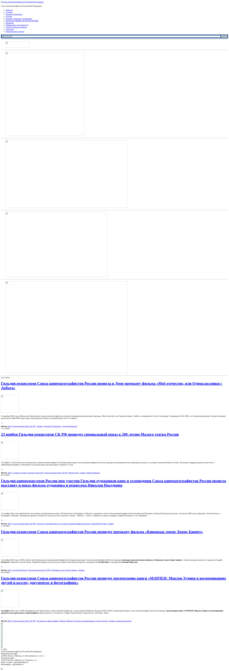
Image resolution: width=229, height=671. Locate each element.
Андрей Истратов (20, 570)
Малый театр (73, 473)
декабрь (39, 426)
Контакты (10, 23)
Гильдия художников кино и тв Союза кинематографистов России (63, 524)
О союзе (9, 12)
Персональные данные (15, 32)
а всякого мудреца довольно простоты (28, 473)
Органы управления (14, 14)
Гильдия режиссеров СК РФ (24, 426)
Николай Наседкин (99, 524)
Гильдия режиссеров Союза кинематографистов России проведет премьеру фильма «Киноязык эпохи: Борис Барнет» (102, 532)
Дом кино (10, 29)
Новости (9, 10)
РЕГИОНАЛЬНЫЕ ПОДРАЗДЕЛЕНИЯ (22, 21)
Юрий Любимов (93, 473)
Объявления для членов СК (17, 25)
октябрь (81, 570)
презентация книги (124, 621)
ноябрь (83, 473)
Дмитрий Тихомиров (52, 426)
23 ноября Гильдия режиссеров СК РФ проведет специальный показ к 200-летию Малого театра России (90, 434)
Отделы (9, 16)
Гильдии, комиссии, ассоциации (19, 19)
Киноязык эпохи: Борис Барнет (64, 570)
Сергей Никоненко (69, 426)
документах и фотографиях (47, 621)
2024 (10, 426)
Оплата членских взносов (16, 27)
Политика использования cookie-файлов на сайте (21, 667)
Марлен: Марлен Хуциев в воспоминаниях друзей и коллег (84, 621)
